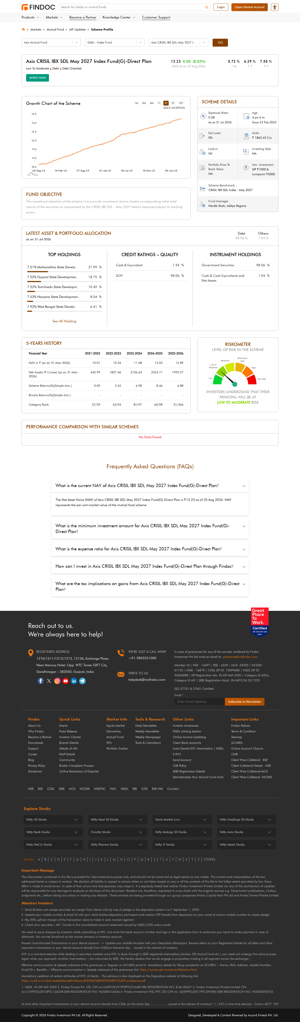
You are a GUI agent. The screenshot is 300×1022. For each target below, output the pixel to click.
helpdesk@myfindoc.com (146, 680)
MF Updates (77, 29)
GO (220, 42)
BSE (40, 789)
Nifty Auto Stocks (231, 832)
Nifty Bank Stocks (38, 832)
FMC (113, 789)
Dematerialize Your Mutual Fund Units (198, 777)
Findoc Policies (240, 726)
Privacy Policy (36, 766)
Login (221, 7)
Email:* (178, 695)
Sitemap (236, 737)
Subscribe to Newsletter (244, 702)
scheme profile (102, 29)
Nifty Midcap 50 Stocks (171, 832)
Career (32, 754)
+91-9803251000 (142, 658)
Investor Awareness (186, 726)
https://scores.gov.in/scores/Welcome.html (168, 970)
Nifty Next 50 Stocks (105, 819)
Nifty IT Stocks (165, 845)
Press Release (68, 731)
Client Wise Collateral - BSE (249, 760)
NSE (31, 789)
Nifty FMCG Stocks (39, 845)
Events (63, 726)
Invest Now (37, 77)
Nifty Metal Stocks (232, 845)
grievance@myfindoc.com (240, 657)
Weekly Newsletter (147, 731)
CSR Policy (179, 766)
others (209, 859)
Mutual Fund (55, 29)
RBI (135, 789)
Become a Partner (82, 17)
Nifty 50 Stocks (36, 819)
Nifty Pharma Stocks (104, 845)
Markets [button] (52, 17)
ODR (234, 754)
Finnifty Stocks (100, 832)
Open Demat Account (249, 7)
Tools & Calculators (148, 743)
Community (67, 760)
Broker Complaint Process (76, 766)
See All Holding (64, 321)
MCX (72, 789)
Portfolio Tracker (117, 748)
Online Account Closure (247, 748)
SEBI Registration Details (189, 771)
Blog (31, 760)
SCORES (236, 743)
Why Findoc (36, 731)
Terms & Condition (243, 731)
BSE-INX (157, 789)
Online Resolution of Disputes (79, 771)
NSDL (124, 789)
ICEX (144, 789)
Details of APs (68, 748)
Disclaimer (35, 771)
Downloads (35, 743)
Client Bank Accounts (187, 743)
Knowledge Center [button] (117, 17)
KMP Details (67, 754)
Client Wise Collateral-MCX (249, 771)
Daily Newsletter (146, 726)
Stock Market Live (167, 819)
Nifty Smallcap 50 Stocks (237, 819)
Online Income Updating (189, 737)
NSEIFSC (100, 789)
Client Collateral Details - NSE (251, 766)
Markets (36, 29)
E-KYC (177, 754)
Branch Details (69, 743)
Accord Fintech (257, 1015)
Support (33, 748)
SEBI (62, 789)
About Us (34, 726)
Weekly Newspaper (148, 737)
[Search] (206, 7)
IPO (109, 743)
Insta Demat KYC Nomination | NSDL (198, 748)
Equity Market (116, 726)
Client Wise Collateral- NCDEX (251, 777)
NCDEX (85, 789)
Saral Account (182, 760)
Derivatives (114, 731)
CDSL (50, 789)
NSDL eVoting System (187, 731)
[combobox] (24, 42)
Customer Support (156, 17)
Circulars (173, 789)
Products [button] (28, 17)
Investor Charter (70, 737)
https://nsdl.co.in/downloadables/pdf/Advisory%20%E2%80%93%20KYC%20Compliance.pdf (83, 981)
